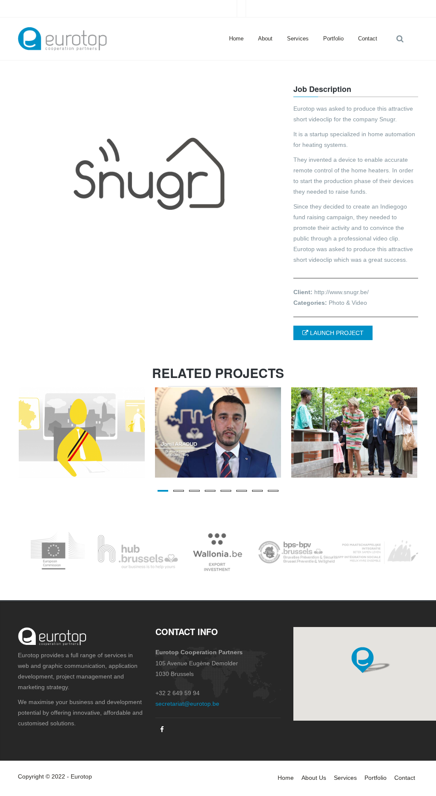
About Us (313, 777)
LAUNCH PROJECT (336, 332)
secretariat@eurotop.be (187, 703)
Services (298, 38)
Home (236, 38)
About (265, 38)
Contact (367, 38)
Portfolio (333, 38)
